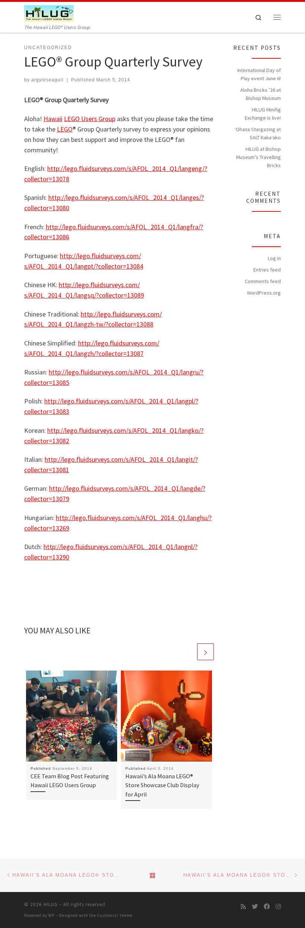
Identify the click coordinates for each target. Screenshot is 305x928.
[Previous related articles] (187, 651)
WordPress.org (264, 292)
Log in (274, 258)
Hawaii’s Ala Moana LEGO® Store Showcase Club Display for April (162, 785)
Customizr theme (114, 915)
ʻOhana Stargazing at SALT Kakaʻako (257, 133)
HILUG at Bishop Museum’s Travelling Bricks (258, 157)
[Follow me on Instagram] (278, 906)
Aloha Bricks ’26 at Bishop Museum (260, 94)
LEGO (65, 129)
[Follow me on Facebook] (267, 906)
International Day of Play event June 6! (259, 74)
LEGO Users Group (89, 118)
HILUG (51, 904)
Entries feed (267, 269)
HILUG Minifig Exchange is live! (263, 113)
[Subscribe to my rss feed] (243, 906)
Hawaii (53, 118)
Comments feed (263, 281)
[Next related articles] (205, 651)
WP (51, 915)
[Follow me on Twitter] (255, 906)
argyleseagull (47, 79)
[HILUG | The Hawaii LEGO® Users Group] (49, 12)
